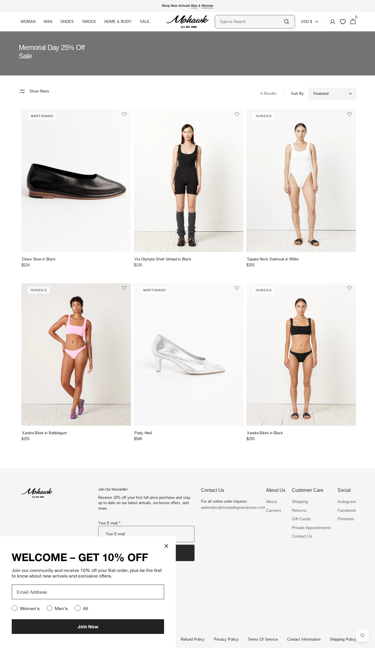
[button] (331, 21)
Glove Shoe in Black (38, 259)
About (271, 501)
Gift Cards (301, 518)
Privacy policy (226, 639)
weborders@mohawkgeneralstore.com (230, 507)
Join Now (88, 626)
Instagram (347, 501)
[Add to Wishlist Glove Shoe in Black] (124, 115)
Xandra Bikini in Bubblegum (44, 433)
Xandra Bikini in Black (265, 433)
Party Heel (142, 433)
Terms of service (263, 639)
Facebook (347, 510)
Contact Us (302, 536)
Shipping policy (343, 639)
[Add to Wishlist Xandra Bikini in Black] (349, 289)
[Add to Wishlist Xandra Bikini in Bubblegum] (124, 289)
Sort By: (298, 93)
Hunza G (264, 116)
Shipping (300, 501)
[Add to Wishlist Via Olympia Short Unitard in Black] (237, 115)
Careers (273, 510)
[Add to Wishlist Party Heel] (237, 289)
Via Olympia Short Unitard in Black (162, 259)
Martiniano (42, 116)
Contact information (304, 639)
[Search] (286, 22)
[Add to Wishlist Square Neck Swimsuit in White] (349, 115)
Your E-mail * (109, 523)
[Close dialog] (166, 546)
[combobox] (251, 21)
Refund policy (192, 639)
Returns (299, 510)
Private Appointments (311, 527)
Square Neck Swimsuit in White (272, 259)
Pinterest (346, 518)
